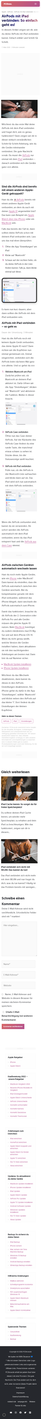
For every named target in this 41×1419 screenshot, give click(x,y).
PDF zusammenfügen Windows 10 (18, 1293)
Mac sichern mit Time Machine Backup (18, 1250)
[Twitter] (25, 1413)
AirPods (10, 12)
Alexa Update (15, 1219)
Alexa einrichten (16, 1165)
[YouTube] (11, 1413)
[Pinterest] (30, 1413)
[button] (4, 1415)
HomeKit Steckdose (18, 1112)
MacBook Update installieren (17, 664)
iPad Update (15, 1191)
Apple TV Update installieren (21, 1202)
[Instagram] (16, 1413)
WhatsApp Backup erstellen (21, 1265)
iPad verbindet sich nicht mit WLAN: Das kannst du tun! (15, 868)
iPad (20, 159)
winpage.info (22, 1402)
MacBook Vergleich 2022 (20, 1084)
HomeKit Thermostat (18, 1116)
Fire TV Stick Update (18, 1216)
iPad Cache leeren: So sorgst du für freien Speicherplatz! (19, 806)
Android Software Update (20, 1206)
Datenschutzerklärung (20, 1397)
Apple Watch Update (18, 1195)
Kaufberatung (15, 1335)
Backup (13, 1339)
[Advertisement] (20, 74)
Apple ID (13, 211)
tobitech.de (12, 1402)
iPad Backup (15, 1242)
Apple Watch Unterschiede (21, 1097)
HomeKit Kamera (17, 1109)
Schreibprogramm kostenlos (21, 1284)
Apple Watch (15, 1066)
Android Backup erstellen (20, 1261)
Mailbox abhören (17, 1281)
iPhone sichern (16, 1246)
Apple (4, 12)
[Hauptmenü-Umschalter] (35, 4)
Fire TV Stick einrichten (19, 1162)
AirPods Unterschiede (18, 1101)
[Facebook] (20, 1413)
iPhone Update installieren (16, 668)
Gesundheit (14, 1331)
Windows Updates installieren (17, 1211)
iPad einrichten (16, 1138)
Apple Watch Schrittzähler (20, 1310)
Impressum (20, 1393)
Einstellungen (26, 721)
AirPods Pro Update (18, 1198)
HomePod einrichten (18, 1142)
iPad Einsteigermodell (18, 1094)
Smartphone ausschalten (20, 1288)
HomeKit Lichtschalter (18, 1105)
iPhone (13, 578)
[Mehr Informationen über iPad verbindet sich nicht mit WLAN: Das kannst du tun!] (19, 851)
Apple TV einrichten (18, 1158)
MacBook (6, 223)
